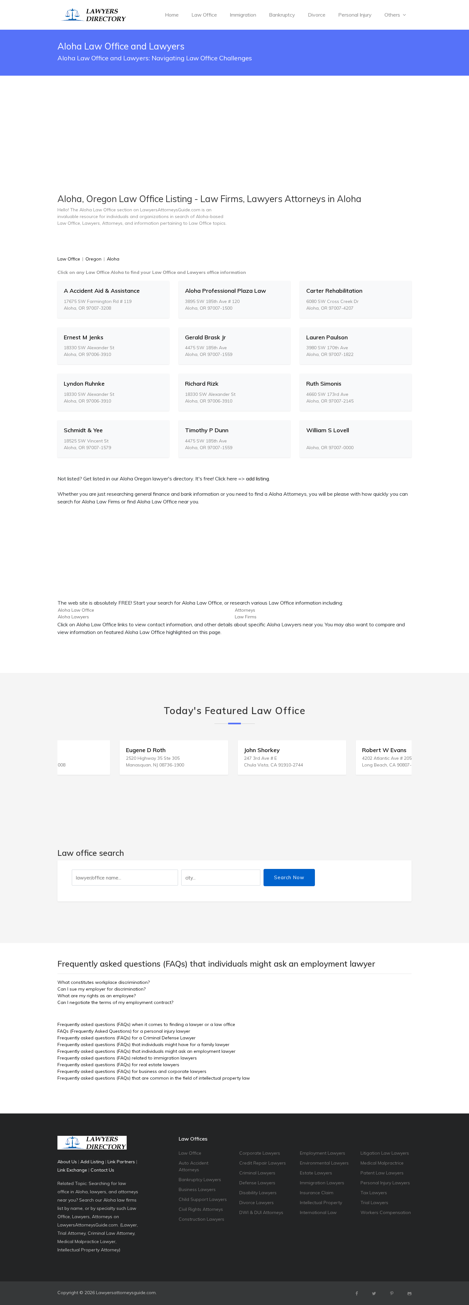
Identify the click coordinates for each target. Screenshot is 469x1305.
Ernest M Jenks (83, 337)
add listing (257, 478)
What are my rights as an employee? (96, 996)
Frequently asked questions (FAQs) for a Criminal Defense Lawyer (126, 1038)
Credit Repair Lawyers (262, 1163)
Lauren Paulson (327, 337)
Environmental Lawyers (324, 1163)
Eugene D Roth (88, 750)
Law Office (204, 14)
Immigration (243, 14)
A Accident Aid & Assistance (102, 290)
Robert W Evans (327, 750)
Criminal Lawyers (257, 1173)
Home (172, 14)
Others (392, 14)
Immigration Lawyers (322, 1183)
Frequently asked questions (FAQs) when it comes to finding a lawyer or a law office (146, 1024)
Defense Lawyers (257, 1183)
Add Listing (92, 1162)
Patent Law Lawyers (382, 1173)
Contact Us (102, 1170)
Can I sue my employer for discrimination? (101, 989)
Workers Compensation (386, 1212)
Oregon (93, 259)
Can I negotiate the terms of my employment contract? (115, 1002)
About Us (67, 1162)
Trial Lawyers (374, 1202)
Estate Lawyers (316, 1173)
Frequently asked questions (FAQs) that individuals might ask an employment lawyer (146, 1051)
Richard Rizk (202, 383)
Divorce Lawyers (256, 1202)
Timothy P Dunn (206, 430)
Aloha (113, 259)
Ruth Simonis (323, 383)
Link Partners (121, 1162)
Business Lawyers (197, 1189)
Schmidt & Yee (83, 430)
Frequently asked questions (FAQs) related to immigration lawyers (127, 1058)
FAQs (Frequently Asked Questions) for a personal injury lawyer (123, 1031)
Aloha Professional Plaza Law (225, 290)
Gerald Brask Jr (205, 337)
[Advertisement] (234, 119)
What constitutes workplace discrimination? (103, 982)
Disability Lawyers (258, 1193)
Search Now (289, 877)
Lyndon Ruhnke (84, 383)
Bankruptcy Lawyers (200, 1179)
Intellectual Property (321, 1202)
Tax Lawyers (374, 1193)
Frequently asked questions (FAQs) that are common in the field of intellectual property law (153, 1078)
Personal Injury (355, 14)
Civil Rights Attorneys (201, 1209)
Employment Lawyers (322, 1153)
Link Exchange (72, 1170)
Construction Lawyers (201, 1219)
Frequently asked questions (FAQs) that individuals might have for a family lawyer (143, 1044)
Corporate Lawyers (259, 1153)
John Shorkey (204, 750)
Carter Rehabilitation (334, 290)
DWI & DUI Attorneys (261, 1212)
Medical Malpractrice (382, 1163)
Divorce (316, 14)
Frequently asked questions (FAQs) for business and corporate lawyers (131, 1071)
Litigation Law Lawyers (385, 1153)
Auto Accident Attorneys (193, 1166)
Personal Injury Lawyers (385, 1183)
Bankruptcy (282, 14)
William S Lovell (327, 430)
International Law (318, 1212)
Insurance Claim (316, 1193)
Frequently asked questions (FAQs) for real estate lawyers (118, 1064)
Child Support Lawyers (203, 1199)
